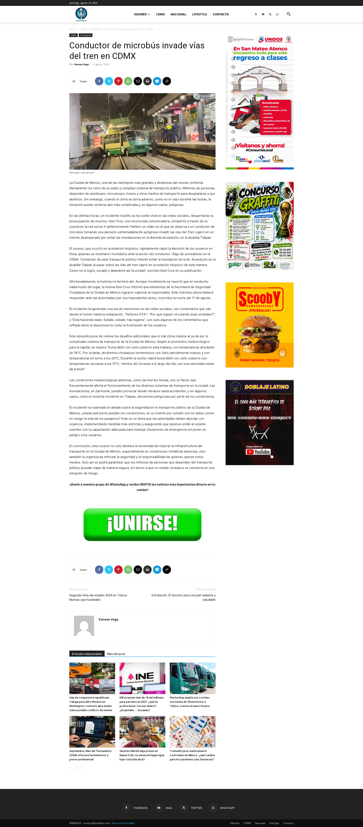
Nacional (178, 14)
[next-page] (78, 767)
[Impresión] (147, 81)
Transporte (85, 35)
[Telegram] (157, 81)
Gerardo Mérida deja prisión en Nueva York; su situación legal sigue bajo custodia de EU (142, 755)
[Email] (138, 81)
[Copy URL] (167, 81)
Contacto (221, 14)
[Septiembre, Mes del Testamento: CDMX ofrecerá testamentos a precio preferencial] (92, 732)
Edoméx (140, 14)
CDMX (160, 14)
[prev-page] (72, 767)
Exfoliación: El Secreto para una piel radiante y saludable (184, 597)
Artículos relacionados (87, 654)
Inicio (72, 29)
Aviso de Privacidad (123, 823)
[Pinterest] (118, 81)
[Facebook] (256, 14)
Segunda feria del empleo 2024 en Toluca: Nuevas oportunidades (98, 597)
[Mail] (263, 14)
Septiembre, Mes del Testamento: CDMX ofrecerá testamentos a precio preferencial (90, 755)
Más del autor (116, 654)
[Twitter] (270, 14)
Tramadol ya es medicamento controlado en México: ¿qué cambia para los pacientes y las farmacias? (192, 755)
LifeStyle (199, 14)
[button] (289, 15)
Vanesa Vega (81, 64)
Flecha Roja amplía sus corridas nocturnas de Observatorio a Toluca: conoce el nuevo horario (190, 702)
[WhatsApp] (277, 14)
